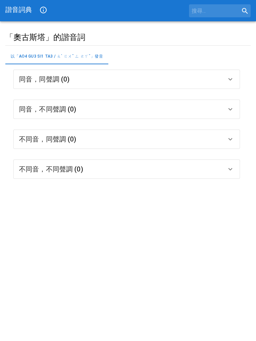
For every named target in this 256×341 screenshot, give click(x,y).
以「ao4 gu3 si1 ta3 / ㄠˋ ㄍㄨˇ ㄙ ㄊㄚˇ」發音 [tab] (57, 56)
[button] (127, 79)
